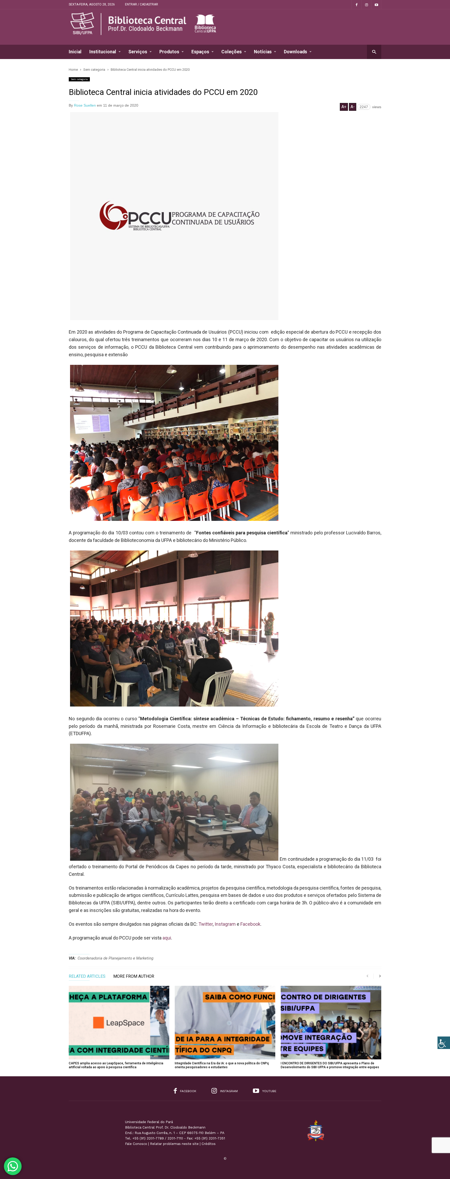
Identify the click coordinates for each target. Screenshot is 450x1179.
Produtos (169, 51)
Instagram (225, 924)
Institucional (102, 51)
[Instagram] (366, 4)
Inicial (75, 51)
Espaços (200, 51)
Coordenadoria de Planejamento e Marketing (115, 958)
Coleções (231, 51)
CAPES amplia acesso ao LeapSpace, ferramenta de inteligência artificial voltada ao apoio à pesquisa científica (116, 1065)
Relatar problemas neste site (174, 1144)
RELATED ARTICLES (87, 976)
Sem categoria (79, 79)
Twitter (205, 924)
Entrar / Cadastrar (141, 4)
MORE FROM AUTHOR (133, 976)
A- (353, 106)
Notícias (263, 51)
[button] (374, 51)
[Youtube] (376, 4)
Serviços (137, 51)
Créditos (209, 1144)
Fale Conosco (136, 1144)
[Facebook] (356, 4)
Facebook (250, 924)
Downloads (295, 51)
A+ (343, 106)
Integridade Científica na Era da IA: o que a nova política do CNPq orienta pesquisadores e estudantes (222, 1065)
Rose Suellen (85, 105)
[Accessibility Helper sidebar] (444, 1043)
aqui (166, 938)
